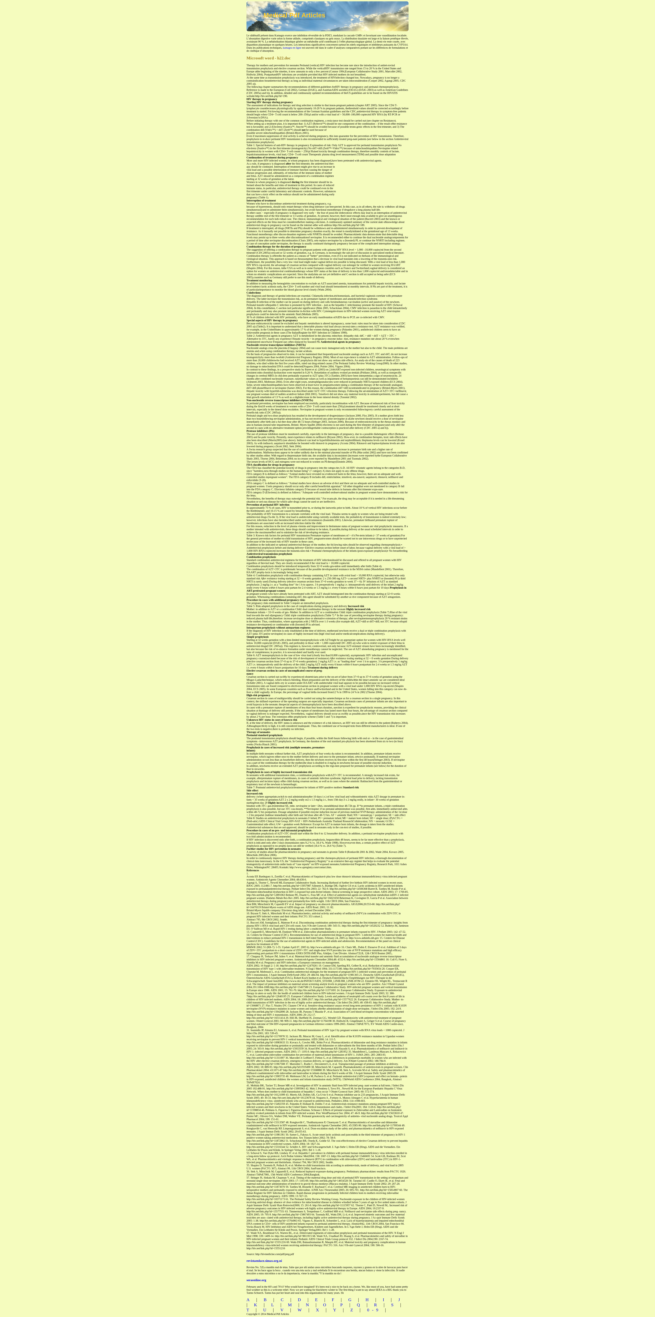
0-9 (374, 1310)
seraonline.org (256, 1280)
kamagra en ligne (292, 47)
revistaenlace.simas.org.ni (264, 1261)
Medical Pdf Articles (294, 15)
